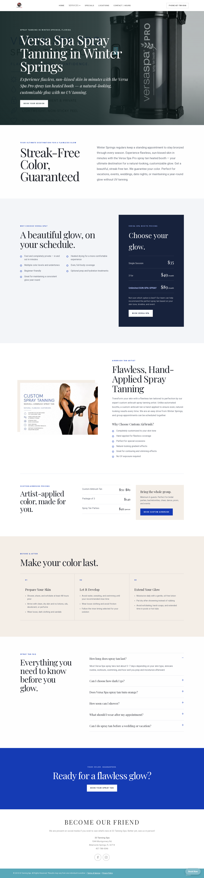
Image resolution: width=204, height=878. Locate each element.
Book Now (193, 871)
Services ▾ (74, 5)
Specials (89, 5)
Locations (103, 5)
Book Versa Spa (140, 313)
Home (61, 5)
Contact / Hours (122, 5)
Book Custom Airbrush (156, 512)
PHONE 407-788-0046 (177, 5)
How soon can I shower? (104, 703)
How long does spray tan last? (108, 658)
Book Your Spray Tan (102, 788)
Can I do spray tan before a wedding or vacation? (120, 726)
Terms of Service (93, 873)
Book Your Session (34, 103)
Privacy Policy (107, 873)
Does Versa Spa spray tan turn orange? (114, 692)
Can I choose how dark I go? (107, 681)
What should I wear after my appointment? (116, 714)
